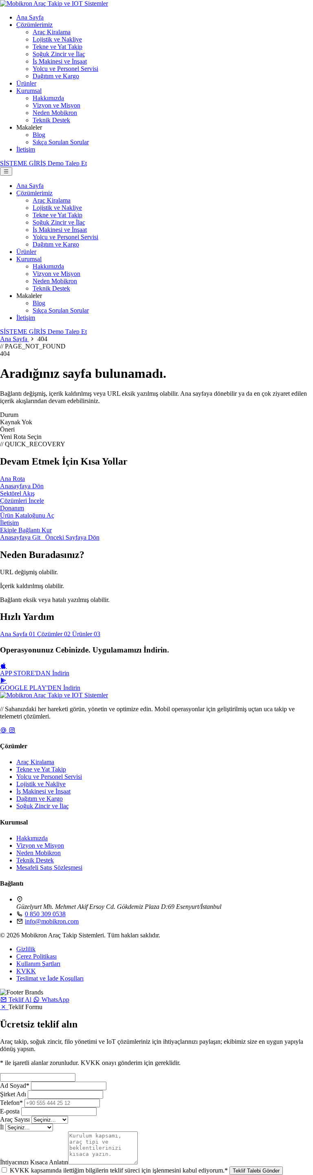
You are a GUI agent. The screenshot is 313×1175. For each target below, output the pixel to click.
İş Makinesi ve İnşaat (60, 61)
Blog (39, 134)
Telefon (11, 1102)
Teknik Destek (51, 120)
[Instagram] (12, 730)
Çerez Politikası (36, 956)
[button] (16, 999)
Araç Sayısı (15, 1119)
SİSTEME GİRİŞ (24, 163)
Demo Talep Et (67, 331)
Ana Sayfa (30, 17)
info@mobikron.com (52, 921)
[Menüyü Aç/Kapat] (6, 171)
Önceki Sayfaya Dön (72, 537)
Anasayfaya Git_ (22, 537)
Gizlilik (25, 949)
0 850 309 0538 (45, 913)
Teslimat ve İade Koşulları (50, 978)
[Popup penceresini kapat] (4, 1006)
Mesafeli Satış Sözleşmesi (49, 867)
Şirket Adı (13, 1094)
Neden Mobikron (55, 112)
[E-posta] (4, 730)
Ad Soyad (14, 1085)
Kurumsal (29, 90)
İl (2, 1127)
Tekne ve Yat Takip (57, 46)
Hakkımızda (48, 98)
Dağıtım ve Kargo (56, 76)
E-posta (10, 1111)
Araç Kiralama (52, 32)
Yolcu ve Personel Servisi (65, 68)
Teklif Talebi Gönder (256, 1171)
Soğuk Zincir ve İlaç (59, 54)
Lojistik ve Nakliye (57, 39)
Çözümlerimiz (34, 24)
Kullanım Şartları (38, 963)
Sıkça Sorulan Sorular (61, 142)
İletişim (25, 149)
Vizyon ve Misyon (56, 105)
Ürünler (26, 83)
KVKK (26, 971)
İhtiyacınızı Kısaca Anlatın (34, 1162)
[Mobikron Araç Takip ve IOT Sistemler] (54, 3)
